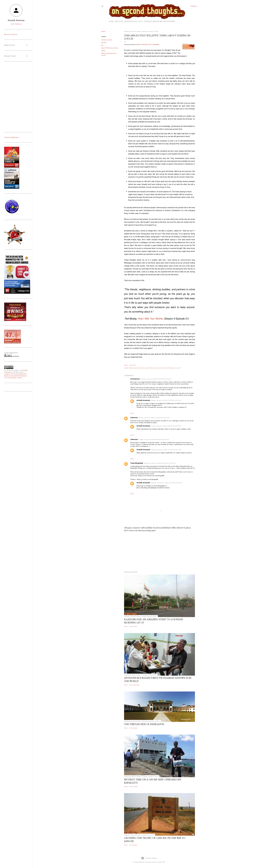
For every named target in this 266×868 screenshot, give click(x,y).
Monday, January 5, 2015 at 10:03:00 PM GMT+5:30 (154, 417)
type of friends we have (109, 48)
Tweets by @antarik (11, 137)
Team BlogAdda (136, 463)
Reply (132, 413)
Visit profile (16, 24)
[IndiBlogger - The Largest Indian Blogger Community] (11, 188)
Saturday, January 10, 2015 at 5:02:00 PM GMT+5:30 (159, 463)
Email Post (132, 365)
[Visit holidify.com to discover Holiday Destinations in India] (12, 215)
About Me (119, 21)
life (102, 45)
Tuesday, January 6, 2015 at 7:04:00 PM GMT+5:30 (166, 449)
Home (111, 21)
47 (8, 334)
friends (103, 42)
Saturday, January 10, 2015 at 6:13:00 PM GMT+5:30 (166, 483)
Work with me (130, 21)
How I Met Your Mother (150, 318)
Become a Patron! (10, 34)
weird (103, 51)
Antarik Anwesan (143, 400)
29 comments (133, 786)
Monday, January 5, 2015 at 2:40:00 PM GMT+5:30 (156, 379)
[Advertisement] (159, 551)
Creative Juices (106, 40)
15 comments (133, 626)
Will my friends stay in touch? (172, 368)
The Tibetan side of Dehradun (144, 724)
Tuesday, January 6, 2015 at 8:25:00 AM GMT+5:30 (154, 439)
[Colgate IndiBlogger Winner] (11, 167)
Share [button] (103, 31)
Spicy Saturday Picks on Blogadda (148, 44)
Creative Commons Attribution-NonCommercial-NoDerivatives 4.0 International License (15, 376)
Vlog (140, 21)
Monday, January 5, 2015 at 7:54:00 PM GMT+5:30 (166, 400)
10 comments (133, 728)
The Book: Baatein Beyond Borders (159, 21)
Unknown (134, 418)
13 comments (133, 845)
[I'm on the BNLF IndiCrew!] (14, 244)
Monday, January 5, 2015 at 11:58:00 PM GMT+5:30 (166, 426)
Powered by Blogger (151, 858)
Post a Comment (134, 685)
